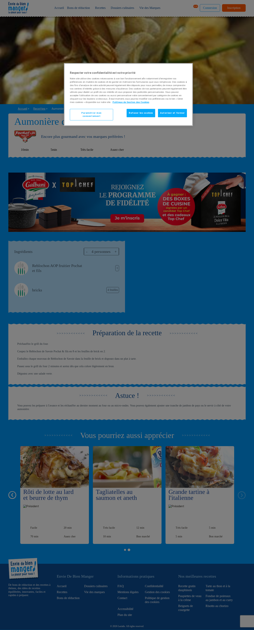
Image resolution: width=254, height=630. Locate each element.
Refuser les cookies (141, 112)
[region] (128, 94)
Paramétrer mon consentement (91, 114)
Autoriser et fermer (172, 112)
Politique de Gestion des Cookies (131, 102)
